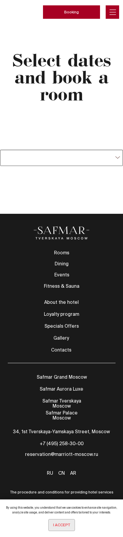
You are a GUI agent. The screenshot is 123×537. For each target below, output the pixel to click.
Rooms (61, 252)
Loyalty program (61, 314)
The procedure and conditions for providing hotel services (61, 492)
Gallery (61, 338)
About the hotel (61, 302)
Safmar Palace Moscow (62, 415)
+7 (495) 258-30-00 (62, 443)
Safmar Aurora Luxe (61, 388)
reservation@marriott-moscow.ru (61, 454)
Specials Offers (61, 326)
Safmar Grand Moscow (62, 377)
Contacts (61, 349)
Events (61, 274)
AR (73, 473)
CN (61, 473)
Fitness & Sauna (61, 286)
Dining (62, 263)
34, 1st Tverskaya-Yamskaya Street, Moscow (61, 431)
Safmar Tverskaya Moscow (61, 403)
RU (50, 473)
